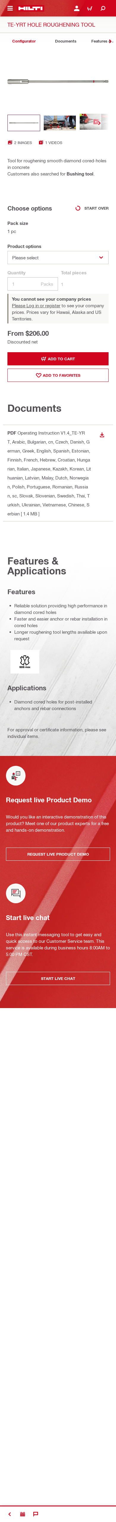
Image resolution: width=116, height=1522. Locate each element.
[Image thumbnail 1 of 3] (23, 123)
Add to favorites (61, 375)
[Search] (102, 8)
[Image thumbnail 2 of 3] (59, 123)
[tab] (24, 41)
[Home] (30, 8)
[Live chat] (35, 1514)
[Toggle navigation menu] (10, 8)
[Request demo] (22, 1514)
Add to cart (61, 358)
